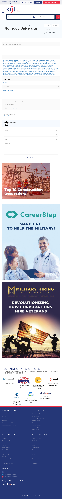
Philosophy (55, 68)
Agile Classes (35, 429)
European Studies (21, 63)
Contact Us (5, 418)
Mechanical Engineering (30, 68)
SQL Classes (35, 427)
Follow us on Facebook (10, 472)
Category (7, 79)
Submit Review (51, 32)
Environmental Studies (34, 62)
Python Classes (36, 423)
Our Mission (5, 416)
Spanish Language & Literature (42, 71)
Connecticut (35, 447)
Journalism (31, 66)
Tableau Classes (36, 425)
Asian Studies (24, 60)
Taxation (5, 74)
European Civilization (9, 63)
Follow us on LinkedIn (10, 474)
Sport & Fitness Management (45, 73)
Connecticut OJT (6, 452)
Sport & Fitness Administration (28, 73)
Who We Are (5, 414)
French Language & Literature (47, 63)
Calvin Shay (13, 122)
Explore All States (36, 438)
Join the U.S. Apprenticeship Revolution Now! (16, 402)
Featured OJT (5, 438)
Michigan (34, 463)
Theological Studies (44, 74)
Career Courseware (8, 90)
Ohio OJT (4, 445)
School (17, 25)
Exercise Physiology (32, 63)
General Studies (7, 65)
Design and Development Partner (45, 397)
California (34, 441)
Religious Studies (51, 70)
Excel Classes (35, 416)
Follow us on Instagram (10, 476)
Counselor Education (14, 62)
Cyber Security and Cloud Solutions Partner (53, 385)
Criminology (24, 62)
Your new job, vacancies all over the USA (31, 400)
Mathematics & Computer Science (13, 68)
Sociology (29, 71)
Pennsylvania (35, 458)
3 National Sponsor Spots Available (24, 386)
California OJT (6, 441)
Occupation (7, 57)
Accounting (6, 60)
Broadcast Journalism (43, 60)
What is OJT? (5, 420)
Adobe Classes (36, 420)
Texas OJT (5, 443)
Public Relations (31, 70)
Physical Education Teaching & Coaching (14, 70)
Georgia (34, 461)
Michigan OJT (5, 461)
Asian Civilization (15, 60)
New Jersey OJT (6, 458)
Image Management (41, 65)
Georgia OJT (5, 454)
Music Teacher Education (45, 68)
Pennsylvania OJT (7, 447)
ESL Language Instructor (49, 62)
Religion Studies (41, 70)
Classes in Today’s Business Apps (9, 384)
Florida (34, 449)
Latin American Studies (42, 66)
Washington (35, 443)
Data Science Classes (38, 418)
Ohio (33, 456)
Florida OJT (5, 449)
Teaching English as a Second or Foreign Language (23, 74)
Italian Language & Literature (19, 66)
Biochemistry (32, 60)
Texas (33, 445)
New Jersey (35, 452)
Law (50, 66)
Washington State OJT (8, 463)
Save (48, 25)
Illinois (33, 454)
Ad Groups (7, 87)
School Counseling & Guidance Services (14, 71)
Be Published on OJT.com (9, 423)
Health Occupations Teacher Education (24, 65)
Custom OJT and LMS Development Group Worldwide (38, 386)
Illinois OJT (5, 456)
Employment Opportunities (9, 425)
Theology (53, 74)
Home (12, 25)
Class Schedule (36, 414)
